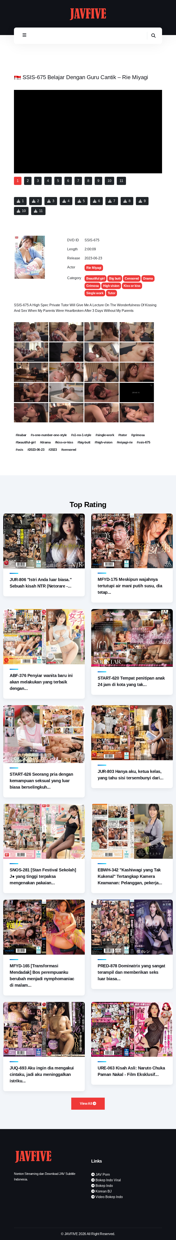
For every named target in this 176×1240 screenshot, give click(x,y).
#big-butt (83, 442)
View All (86, 1103)
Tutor (111, 293)
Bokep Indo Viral (108, 1180)
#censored (68, 449)
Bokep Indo (104, 1186)
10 (24, 211)
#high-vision (103, 442)
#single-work (105, 435)
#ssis (19, 449)
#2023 (53, 449)
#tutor (122, 435)
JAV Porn (102, 1174)
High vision (111, 286)
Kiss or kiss (132, 286)
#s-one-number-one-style (49, 435)
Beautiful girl (95, 278)
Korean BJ (103, 1191)
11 (41, 211)
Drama (148, 278)
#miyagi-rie (125, 442)
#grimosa (138, 435)
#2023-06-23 (35, 449)
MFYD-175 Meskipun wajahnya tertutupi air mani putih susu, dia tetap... (130, 586)
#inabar (21, 435)
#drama (45, 442)
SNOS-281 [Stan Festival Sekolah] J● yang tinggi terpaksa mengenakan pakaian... (43, 876)
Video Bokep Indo (109, 1197)
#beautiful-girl (26, 442)
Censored (132, 278)
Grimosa (92, 286)
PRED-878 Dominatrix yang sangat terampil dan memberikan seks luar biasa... (131, 972)
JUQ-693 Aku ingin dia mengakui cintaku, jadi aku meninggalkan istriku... (42, 1074)
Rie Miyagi (93, 267)
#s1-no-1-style (81, 435)
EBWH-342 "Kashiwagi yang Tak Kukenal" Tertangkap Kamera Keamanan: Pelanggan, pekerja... (130, 876)
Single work (94, 293)
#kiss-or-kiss (64, 442)
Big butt (115, 278)
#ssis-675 (143, 442)
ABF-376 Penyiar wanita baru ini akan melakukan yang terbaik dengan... (41, 682)
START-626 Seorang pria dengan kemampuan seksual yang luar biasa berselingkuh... (41, 780)
